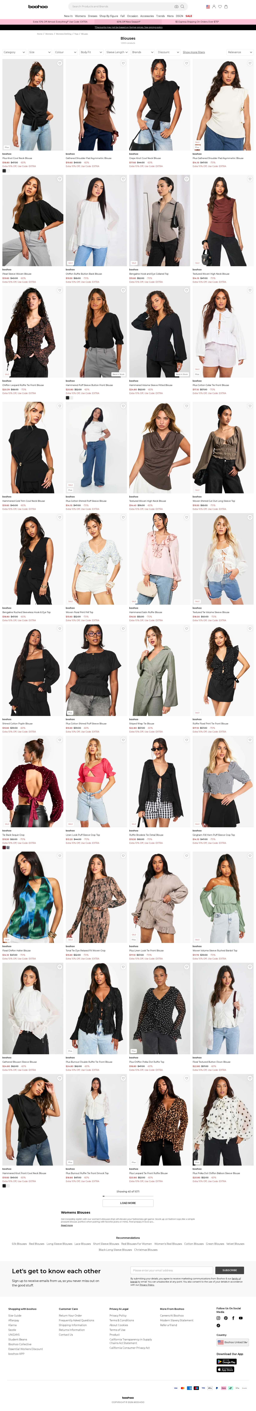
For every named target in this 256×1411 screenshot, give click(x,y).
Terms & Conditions (122, 1320)
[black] (4, 170)
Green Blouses (215, 1243)
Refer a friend (168, 1325)
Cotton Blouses (194, 1243)
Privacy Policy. (147, 1285)
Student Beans (17, 1339)
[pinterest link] (226, 1318)
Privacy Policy (118, 1315)
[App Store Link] (227, 1365)
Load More (128, 1203)
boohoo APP (16, 1353)
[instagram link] (218, 1318)
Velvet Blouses (235, 1243)
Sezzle (12, 1330)
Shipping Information (73, 1325)
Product (115, 1334)
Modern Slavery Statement (176, 1320)
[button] (208, 7)
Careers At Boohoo (172, 1315)
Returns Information (72, 1330)
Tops (76, 34)
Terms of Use (117, 1330)
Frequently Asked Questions (76, 1320)
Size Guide (14, 1315)
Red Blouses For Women (136, 1243)
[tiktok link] (218, 1325)
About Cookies (119, 1325)
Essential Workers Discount (25, 1349)
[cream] (8, 170)
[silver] (8, 847)
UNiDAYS (14, 1334)
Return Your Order (70, 1315)
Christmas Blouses (145, 1249)
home (39, 34)
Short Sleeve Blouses (106, 1243)
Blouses (84, 34)
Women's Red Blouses (168, 1243)
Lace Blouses (83, 1243)
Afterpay (13, 1320)
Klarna (12, 1325)
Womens (49, 34)
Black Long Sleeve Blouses (115, 1249)
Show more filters (194, 52)
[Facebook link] (233, 1318)
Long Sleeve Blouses (59, 1243)
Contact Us (66, 1334)
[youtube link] (241, 1318)
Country (221, 1335)
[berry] (4, 847)
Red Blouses (36, 1243)
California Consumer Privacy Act (130, 1347)
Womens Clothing (63, 34)
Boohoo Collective (19, 1344)
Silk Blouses (19, 1243)
